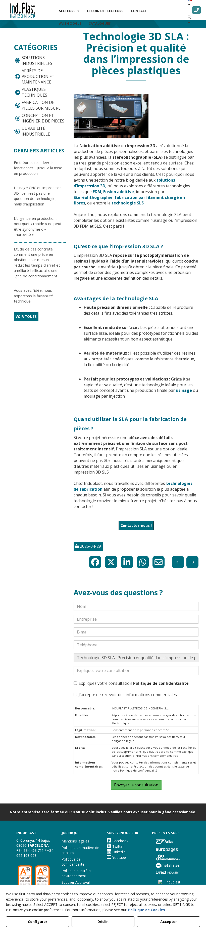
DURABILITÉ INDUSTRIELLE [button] (36, 131)
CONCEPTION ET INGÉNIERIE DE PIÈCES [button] (43, 118)
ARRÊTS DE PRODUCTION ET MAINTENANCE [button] (38, 76)
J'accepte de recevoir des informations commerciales (128, 694)
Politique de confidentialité (161, 683)
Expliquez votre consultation (134, 683)
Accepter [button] (168, 921)
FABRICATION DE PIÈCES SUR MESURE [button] (41, 105)
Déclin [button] (103, 921)
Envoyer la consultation (136, 785)
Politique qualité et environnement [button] (77, 873)
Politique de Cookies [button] (146, 909)
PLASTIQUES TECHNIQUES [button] (34, 92)
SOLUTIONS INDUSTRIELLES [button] (37, 60)
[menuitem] (69, 11)
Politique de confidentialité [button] (73, 862)
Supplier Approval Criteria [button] (76, 885)
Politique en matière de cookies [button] (80, 850)
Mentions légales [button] (75, 841)
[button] (22, 10)
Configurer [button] (37, 921)
